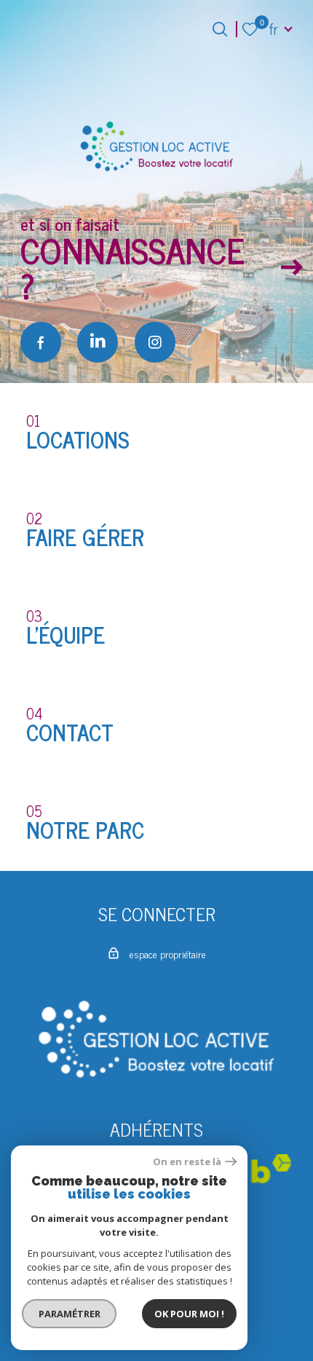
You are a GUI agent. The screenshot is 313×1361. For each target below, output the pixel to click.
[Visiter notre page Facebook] (40, 342)
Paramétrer (69, 1313)
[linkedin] (97, 342)
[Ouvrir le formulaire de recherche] (220, 29)
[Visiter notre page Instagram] (155, 342)
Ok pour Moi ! (189, 1313)
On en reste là (187, 1161)
